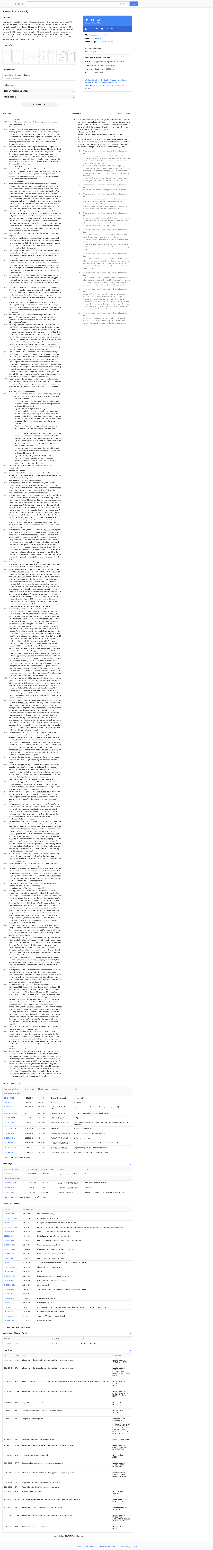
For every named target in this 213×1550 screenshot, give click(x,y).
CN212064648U (9, 1289)
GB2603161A (9, 1174)
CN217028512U (9, 1276)
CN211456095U (9, 1232)
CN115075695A (9, 1188)
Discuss (87, 88)
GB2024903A (8, 1236)
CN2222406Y (8, 1272)
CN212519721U (9, 1263)
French (106, 35)
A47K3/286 (10, 75)
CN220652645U (9, 1316)
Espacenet (99, 86)
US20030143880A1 (11, 1227)
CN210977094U (9, 1280)
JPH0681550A (9, 1102)
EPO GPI (106, 86)
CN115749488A (9, 1192)
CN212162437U (9, 1223)
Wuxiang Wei (96, 38)
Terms (115, 1547)
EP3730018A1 (9, 1214)
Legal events (116, 80)
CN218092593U (9, 1285)
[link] (17, 75)
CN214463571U (9, 1254)
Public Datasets (104, 1547)
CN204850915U (9, 1143)
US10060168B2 (9, 1129)
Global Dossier (123, 86)
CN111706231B (9, 1183)
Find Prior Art (108, 29)
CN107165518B (9, 1148)
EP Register (114, 86)
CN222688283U (9, 1312)
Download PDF (93, 29)
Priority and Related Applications (105, 82)
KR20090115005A (10, 1218)
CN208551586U (9, 1152)
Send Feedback (89, 1547)
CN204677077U (9, 1133)
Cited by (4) (107, 80)
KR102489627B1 (10, 1249)
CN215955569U (9, 1245)
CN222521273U (9, 1294)
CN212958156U (9, 1320)
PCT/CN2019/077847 (11, 1343)
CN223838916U (9, 1307)
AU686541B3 (9, 1107)
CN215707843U (9, 1258)
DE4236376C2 (9, 1098)
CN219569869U (9, 1298)
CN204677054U (9, 1138)
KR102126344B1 (10, 1267)
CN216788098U (9, 1240)
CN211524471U (9, 1303)
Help (135, 1547)
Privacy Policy (125, 1547)
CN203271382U (9, 1122)
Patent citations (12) (95, 80)
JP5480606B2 (9, 1118)
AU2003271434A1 (10, 1113)
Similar (120, 29)
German (100, 35)
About (78, 1547)
